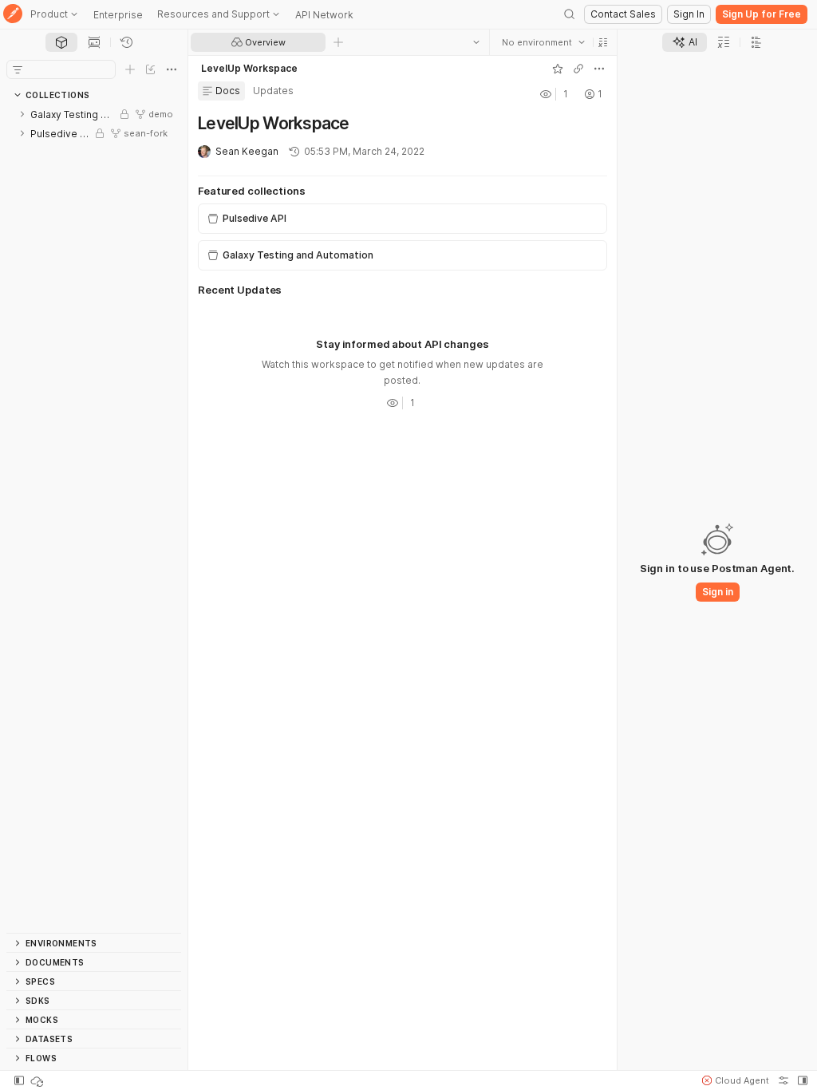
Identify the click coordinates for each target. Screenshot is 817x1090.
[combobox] (543, 42)
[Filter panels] (17, 69)
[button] (603, 42)
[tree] (93, 519)
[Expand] (22, 114)
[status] (38, 1080)
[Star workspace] (558, 69)
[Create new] (130, 69)
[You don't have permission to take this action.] (338, 42)
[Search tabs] (476, 42)
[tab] (61, 42)
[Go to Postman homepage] (12, 15)
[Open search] (569, 14)
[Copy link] (578, 69)
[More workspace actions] (599, 69)
